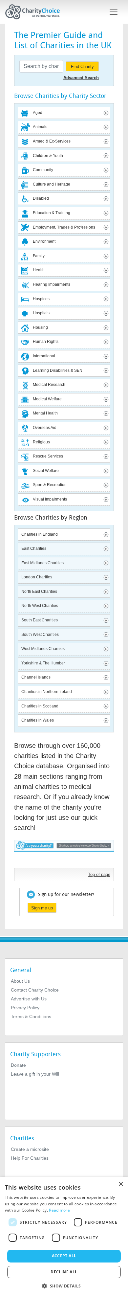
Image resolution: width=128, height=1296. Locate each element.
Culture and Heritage (51, 184)
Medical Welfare (47, 399)
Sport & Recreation (50, 484)
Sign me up (42, 907)
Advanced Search (81, 77)
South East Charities (39, 620)
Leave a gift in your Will (35, 1074)
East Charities (33, 548)
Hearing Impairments (51, 284)
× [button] (120, 1184)
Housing (40, 327)
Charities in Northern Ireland (46, 691)
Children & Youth (48, 155)
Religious (41, 442)
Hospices (41, 299)
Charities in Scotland (39, 706)
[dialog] (64, 1236)
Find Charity (82, 66)
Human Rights (45, 341)
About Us (20, 981)
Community (43, 170)
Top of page (99, 874)
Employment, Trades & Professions (64, 227)
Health (39, 270)
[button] (64, 1285)
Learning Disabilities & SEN (57, 370)
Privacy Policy (25, 1007)
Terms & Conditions (31, 1016)
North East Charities (39, 591)
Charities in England (39, 534)
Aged (37, 112)
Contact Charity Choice (35, 990)
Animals (40, 126)
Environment (44, 241)
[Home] (35, 11)
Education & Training (51, 213)
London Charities (36, 577)
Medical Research (49, 384)
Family (39, 256)
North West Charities (39, 605)
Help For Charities (30, 1158)
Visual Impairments (50, 499)
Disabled (41, 198)
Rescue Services (48, 456)
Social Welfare (46, 470)
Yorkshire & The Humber (43, 663)
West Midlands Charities (43, 648)
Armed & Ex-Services (52, 141)
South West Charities (40, 634)
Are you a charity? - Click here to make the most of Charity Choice (64, 852)
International (44, 356)
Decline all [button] (64, 1272)
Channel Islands (36, 677)
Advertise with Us (29, 998)
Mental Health (45, 413)
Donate (18, 1065)
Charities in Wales (37, 720)
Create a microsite (30, 1149)
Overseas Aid (44, 427)
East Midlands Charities (42, 563)
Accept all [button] (64, 1256)
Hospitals (41, 313)
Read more (59, 1210)
